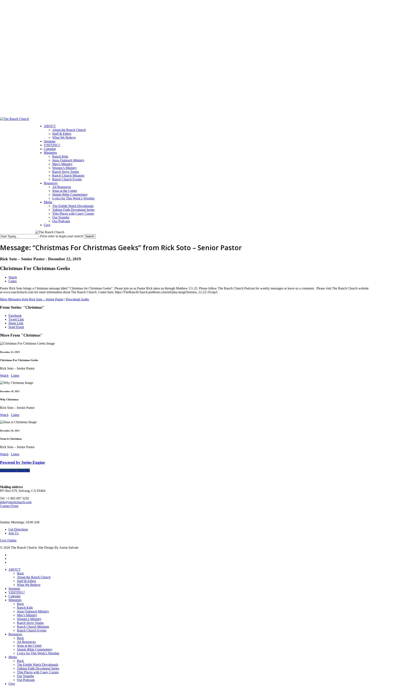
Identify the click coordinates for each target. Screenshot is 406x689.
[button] (8, 540)
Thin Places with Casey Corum (38, 672)
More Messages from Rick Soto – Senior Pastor (31, 299)
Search (89, 236)
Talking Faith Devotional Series (38, 668)
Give (11, 683)
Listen (12, 281)
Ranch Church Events (31, 630)
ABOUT (14, 569)
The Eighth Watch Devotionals (37, 664)
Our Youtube (25, 676)
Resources (15, 634)
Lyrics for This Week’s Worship (38, 653)
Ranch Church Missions (33, 626)
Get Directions (18, 529)
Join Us (13, 533)
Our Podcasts (26, 680)
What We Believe (28, 585)
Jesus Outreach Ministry (33, 611)
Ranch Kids (25, 607)
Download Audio (77, 299)
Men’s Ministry (27, 615)
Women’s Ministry (29, 619)
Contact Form (9, 506)
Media (12, 657)
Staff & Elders (26, 581)
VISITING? (16, 592)
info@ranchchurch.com (16, 502)
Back (20, 573)
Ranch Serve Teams (30, 623)
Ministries (15, 600)
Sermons (14, 588)
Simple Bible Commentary (34, 649)
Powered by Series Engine (22, 462)
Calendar (14, 596)
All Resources (26, 642)
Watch (12, 277)
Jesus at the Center (29, 645)
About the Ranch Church (34, 577)
